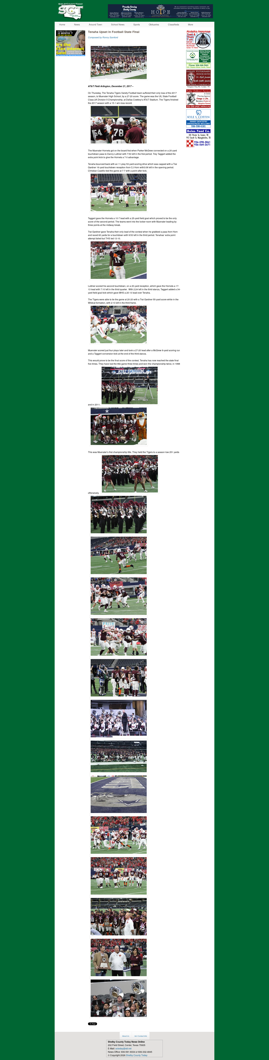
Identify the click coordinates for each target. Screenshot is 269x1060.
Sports (136, 24)
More (190, 24)
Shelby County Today (136, 1055)
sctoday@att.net (123, 1048)
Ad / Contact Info (140, 1036)
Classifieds (173, 24)
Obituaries (154, 24)
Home (62, 24)
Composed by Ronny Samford (103, 37)
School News (117, 24)
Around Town (95, 24)
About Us (125, 1036)
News (77, 24)
